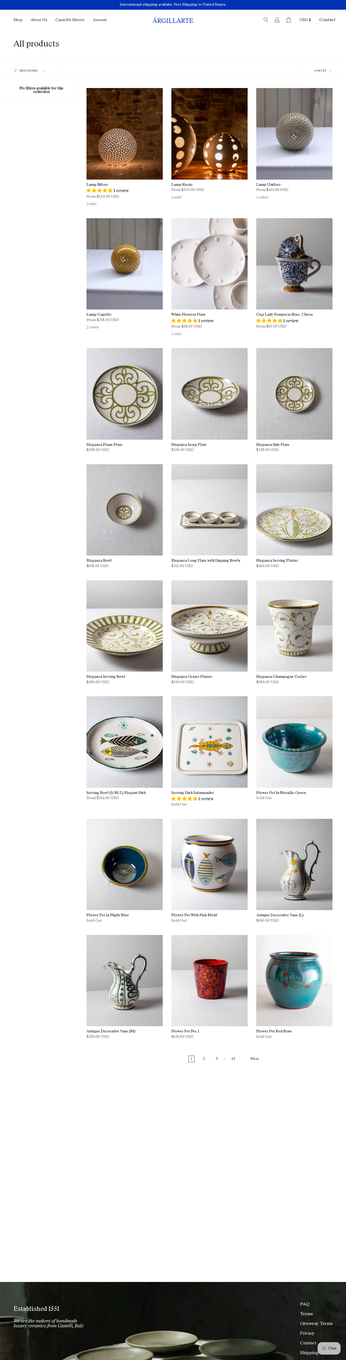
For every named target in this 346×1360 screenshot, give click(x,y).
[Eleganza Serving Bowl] (124, 626)
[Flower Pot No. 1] (209, 980)
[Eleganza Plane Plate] (124, 393)
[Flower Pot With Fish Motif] (209, 864)
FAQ (305, 1304)
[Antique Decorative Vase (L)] (294, 864)
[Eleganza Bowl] (124, 510)
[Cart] (288, 20)
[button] (17, 20)
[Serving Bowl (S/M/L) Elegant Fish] (124, 741)
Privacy (307, 1333)
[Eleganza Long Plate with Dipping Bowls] (209, 510)
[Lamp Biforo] (124, 133)
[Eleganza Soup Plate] (209, 393)
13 (233, 1059)
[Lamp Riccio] (209, 133)
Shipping (309, 1353)
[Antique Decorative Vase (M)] (124, 980)
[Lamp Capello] (124, 263)
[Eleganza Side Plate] (294, 393)
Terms (306, 1314)
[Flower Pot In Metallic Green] (294, 741)
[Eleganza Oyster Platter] (209, 626)
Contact (327, 20)
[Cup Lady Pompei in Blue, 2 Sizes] (294, 263)
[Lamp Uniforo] (294, 133)
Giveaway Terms (316, 1324)
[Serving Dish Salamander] (209, 741)
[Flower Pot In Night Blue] (124, 864)
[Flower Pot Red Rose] (294, 980)
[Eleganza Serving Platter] (294, 510)
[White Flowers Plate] (209, 263)
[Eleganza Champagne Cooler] (294, 626)
